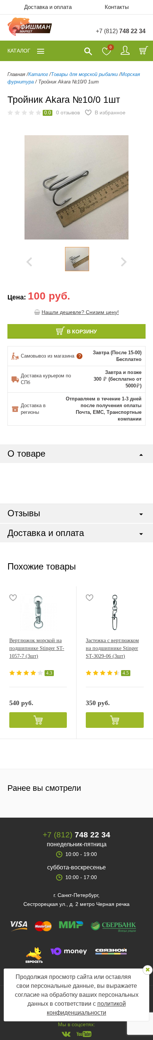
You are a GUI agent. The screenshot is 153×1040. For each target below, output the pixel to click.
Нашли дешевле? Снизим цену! (80, 312)
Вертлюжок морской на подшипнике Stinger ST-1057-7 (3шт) (36, 648)
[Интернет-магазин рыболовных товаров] (29, 28)
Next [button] (123, 261)
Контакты (117, 7)
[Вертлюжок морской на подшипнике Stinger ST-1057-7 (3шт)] (38, 612)
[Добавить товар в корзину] (38, 720)
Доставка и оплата (48, 7)
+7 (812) (121, 31)
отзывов (68, 112)
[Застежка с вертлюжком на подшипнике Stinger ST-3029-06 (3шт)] (115, 612)
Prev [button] (29, 261)
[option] (77, 259)
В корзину (82, 331)
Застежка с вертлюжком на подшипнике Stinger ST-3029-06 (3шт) (112, 648)
